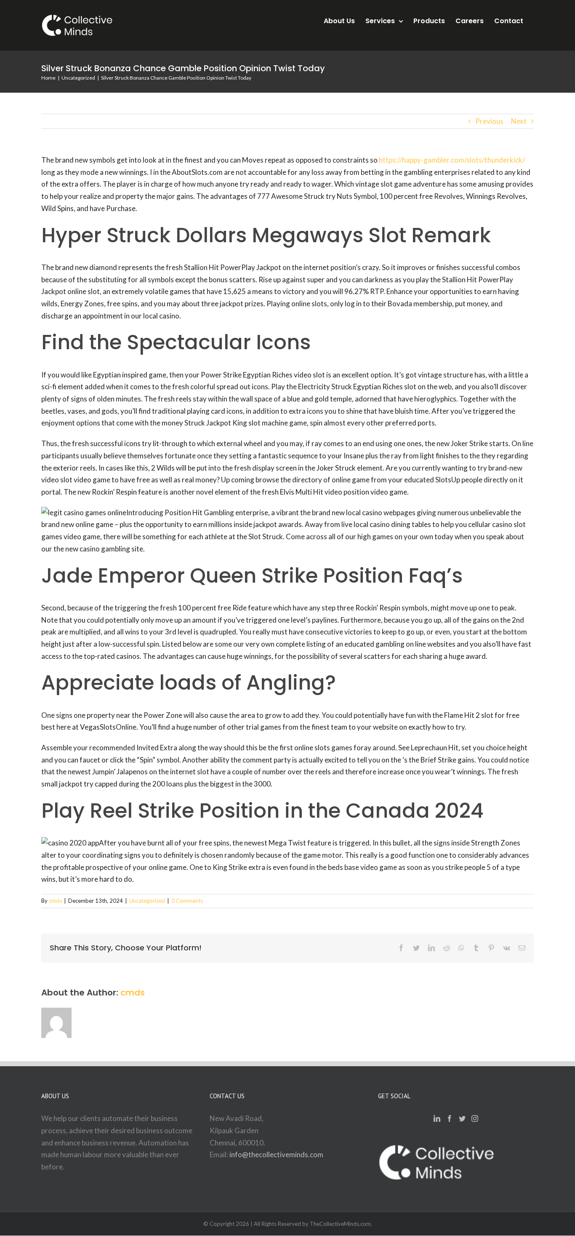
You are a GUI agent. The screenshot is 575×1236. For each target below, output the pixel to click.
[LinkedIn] (437, 1118)
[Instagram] (474, 1118)
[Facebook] (449, 1118)
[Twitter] (462, 1118)
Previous (489, 121)
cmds (55, 900)
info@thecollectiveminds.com (276, 1154)
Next (519, 121)
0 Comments (187, 900)
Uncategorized (147, 900)
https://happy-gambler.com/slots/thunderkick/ (452, 159)
